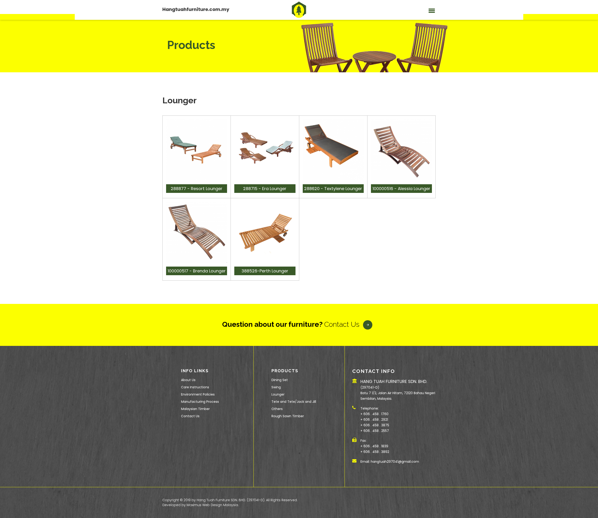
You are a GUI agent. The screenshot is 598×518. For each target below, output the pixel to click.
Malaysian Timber (195, 409)
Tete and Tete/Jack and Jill (293, 401)
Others (277, 409)
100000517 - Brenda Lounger (197, 271)
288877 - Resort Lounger (196, 188)
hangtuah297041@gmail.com (395, 461)
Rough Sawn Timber (287, 416)
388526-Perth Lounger (265, 271)
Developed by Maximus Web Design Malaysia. (200, 505)
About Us (188, 380)
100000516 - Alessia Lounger (401, 188)
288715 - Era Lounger (264, 188)
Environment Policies (198, 394)
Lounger (278, 394)
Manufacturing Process (200, 401)
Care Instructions (195, 387)
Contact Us (342, 324)
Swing (276, 387)
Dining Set (279, 380)
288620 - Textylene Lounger (333, 188)
